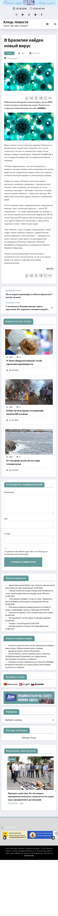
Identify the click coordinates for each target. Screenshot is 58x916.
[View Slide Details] (14, 832)
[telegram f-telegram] (23, 14)
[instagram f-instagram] (16, 14)
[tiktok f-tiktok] (29, 14)
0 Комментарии (12, 58)
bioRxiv (42, 108)
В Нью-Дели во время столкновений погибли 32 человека (24, 412)
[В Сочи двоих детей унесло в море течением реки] (29, 442)
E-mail (7, 534)
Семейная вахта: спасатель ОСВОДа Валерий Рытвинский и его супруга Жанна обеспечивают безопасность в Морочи (27, 656)
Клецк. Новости (16, 22)
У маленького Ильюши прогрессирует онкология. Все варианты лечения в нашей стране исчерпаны (26, 308)
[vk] (35, 14)
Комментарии (9, 492)
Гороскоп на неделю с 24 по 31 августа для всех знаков (31, 612)
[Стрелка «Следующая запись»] (51, 307)
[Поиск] (55, 24)
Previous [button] (5, 835)
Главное (20, 759)
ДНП (23, 53)
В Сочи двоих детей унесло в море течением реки (23, 462)
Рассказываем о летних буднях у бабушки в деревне (30, 618)
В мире (9, 53)
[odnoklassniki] (42, 14)
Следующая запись (13, 303)
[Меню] (47, 24)
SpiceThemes (29, 852)
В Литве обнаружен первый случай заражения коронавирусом (24, 362)
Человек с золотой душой (19, 623)
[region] (29, 832)
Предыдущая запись (13, 290)
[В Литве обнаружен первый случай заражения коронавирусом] (29, 342)
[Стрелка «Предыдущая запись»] (51, 294)
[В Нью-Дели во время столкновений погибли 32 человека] (29, 392)
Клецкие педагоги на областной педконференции (28, 626)
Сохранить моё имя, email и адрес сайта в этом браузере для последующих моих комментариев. (26, 552)
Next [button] (53, 835)
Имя (5, 518)
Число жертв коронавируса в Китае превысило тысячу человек (28, 296)
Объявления (35, 651)
